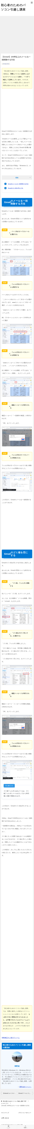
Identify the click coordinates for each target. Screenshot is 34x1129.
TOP (14, 1101)
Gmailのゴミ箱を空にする (15, 188)
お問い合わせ (5, 1118)
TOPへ (25, 1127)
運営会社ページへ (25, 1087)
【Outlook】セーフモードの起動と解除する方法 (10, 1093)
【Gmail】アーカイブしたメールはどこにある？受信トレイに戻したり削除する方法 (25, 1093)
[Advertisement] (17, 34)
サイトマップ (5, 1112)
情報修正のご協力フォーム (11, 1037)
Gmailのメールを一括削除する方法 (18, 184)
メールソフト (6, 63)
